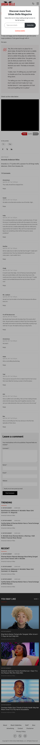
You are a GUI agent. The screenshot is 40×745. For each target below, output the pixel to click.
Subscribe (30, 25)
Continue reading (20, 30)
